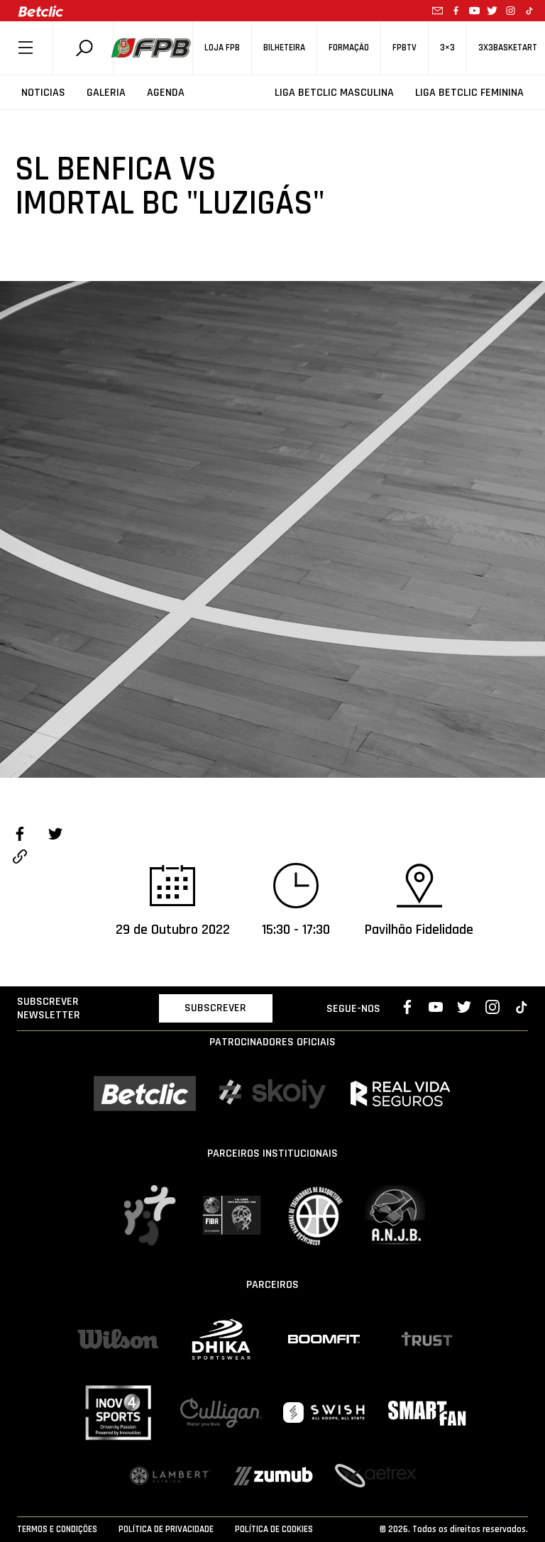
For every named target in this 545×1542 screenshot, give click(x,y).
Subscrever (215, 1008)
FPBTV (404, 48)
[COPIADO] (20, 858)
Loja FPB (222, 48)
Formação (349, 48)
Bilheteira (284, 48)
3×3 (447, 48)
